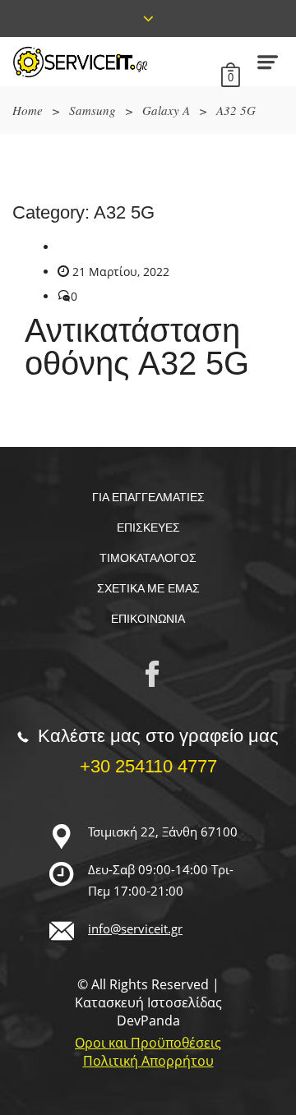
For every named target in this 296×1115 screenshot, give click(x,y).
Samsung (92, 110)
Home (27, 110)
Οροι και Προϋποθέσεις (148, 1043)
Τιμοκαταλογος (148, 557)
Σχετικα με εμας (148, 588)
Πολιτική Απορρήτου (148, 1061)
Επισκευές (148, 527)
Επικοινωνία (148, 618)
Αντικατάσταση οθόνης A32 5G (137, 346)
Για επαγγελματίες (148, 497)
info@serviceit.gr (135, 928)
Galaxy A (166, 110)
